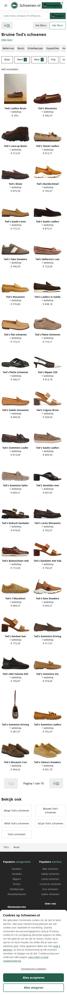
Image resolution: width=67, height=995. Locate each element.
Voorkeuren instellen (33, 968)
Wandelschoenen (17, 894)
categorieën (23, 861)
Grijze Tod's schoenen (50, 823)
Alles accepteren (33, 977)
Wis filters (41, 25)
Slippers (17, 879)
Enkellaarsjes (35, 48)
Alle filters (57, 25)
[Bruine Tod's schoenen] (56, 783)
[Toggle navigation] (6, 5)
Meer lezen (7, 39)
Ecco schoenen (50, 889)
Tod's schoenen (17, 834)
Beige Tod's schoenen (16, 810)
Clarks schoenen (50, 879)
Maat (7, 59)
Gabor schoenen (50, 894)
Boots (21, 48)
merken (57, 861)
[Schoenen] (7, 25)
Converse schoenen (50, 884)
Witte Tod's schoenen (16, 823)
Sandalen (17, 873)
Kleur (38, 59)
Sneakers (17, 868)
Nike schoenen (50, 868)
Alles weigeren (33, 987)
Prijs (53, 59)
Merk (21, 59)
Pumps (16, 884)
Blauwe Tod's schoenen (50, 810)
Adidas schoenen (50, 873)
